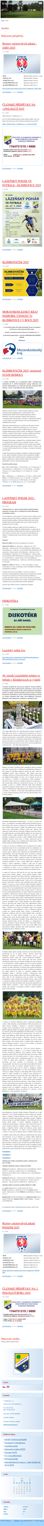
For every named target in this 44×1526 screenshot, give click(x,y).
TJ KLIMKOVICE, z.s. (13, 3)
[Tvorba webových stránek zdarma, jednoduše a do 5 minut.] (13, 1520)
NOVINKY (20, 92)
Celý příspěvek (6, 92)
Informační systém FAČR (15, 1449)
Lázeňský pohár (11, 1446)
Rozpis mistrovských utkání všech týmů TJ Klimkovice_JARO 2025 (21, 88)
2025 (22, 1480)
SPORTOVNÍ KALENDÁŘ (16, 1440)
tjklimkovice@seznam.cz (10, 1424)
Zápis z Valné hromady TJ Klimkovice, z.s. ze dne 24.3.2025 (19, 124)
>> (30, 1478)
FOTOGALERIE (11, 1459)
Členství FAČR (11, 1453)
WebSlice (17, 1520)
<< (14, 1478)
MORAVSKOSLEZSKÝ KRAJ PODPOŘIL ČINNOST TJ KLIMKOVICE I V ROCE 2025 (20, 316)
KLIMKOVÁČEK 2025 (15, 262)
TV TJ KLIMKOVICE (13, 1456)
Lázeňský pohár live (13, 650)
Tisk (22, 1520)
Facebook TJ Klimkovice (15, 1443)
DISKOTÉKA (10, 601)
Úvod (2, 20)
